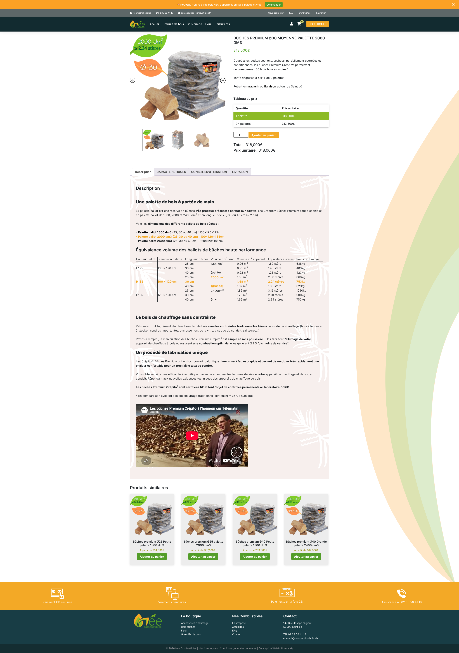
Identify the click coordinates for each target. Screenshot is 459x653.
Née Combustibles (141, 12)
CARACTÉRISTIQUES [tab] (171, 172)
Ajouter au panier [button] (152, 556)
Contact (237, 634)
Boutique (317, 24)
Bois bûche (194, 24)
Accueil (155, 24)
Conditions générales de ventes (238, 648)
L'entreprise (239, 623)
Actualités (238, 626)
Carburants (222, 24)
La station (321, 12)
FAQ (291, 12)
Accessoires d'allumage (195, 623)
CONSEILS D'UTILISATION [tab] (209, 172)
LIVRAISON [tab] (240, 172)
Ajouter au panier (263, 135)
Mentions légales (208, 648)
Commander (273, 4)
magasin (253, 86)
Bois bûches (188, 626)
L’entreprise (305, 12)
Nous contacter (275, 12)
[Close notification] (453, 4)
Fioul (208, 24)
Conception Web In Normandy (276, 648)
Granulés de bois (191, 634)
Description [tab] (143, 172)
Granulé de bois (173, 24)
